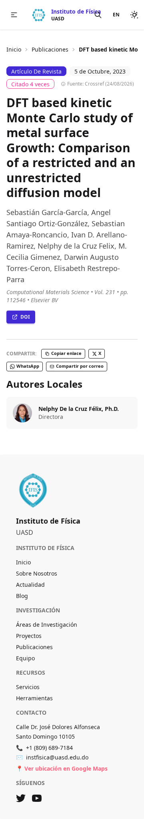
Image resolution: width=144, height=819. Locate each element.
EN (116, 14)
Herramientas (34, 698)
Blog (22, 596)
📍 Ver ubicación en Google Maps (62, 768)
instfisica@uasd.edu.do (52, 757)
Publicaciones (50, 49)
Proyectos (29, 636)
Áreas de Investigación (46, 624)
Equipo (25, 658)
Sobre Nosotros (36, 573)
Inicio (13, 49)
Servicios (28, 687)
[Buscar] (98, 14)
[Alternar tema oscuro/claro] (134, 14)
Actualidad (30, 584)
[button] (14, 15)
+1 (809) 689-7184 (44, 747)
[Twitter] (21, 798)
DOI (25, 316)
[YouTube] (37, 798)
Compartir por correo (80, 366)
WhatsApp (27, 366)
